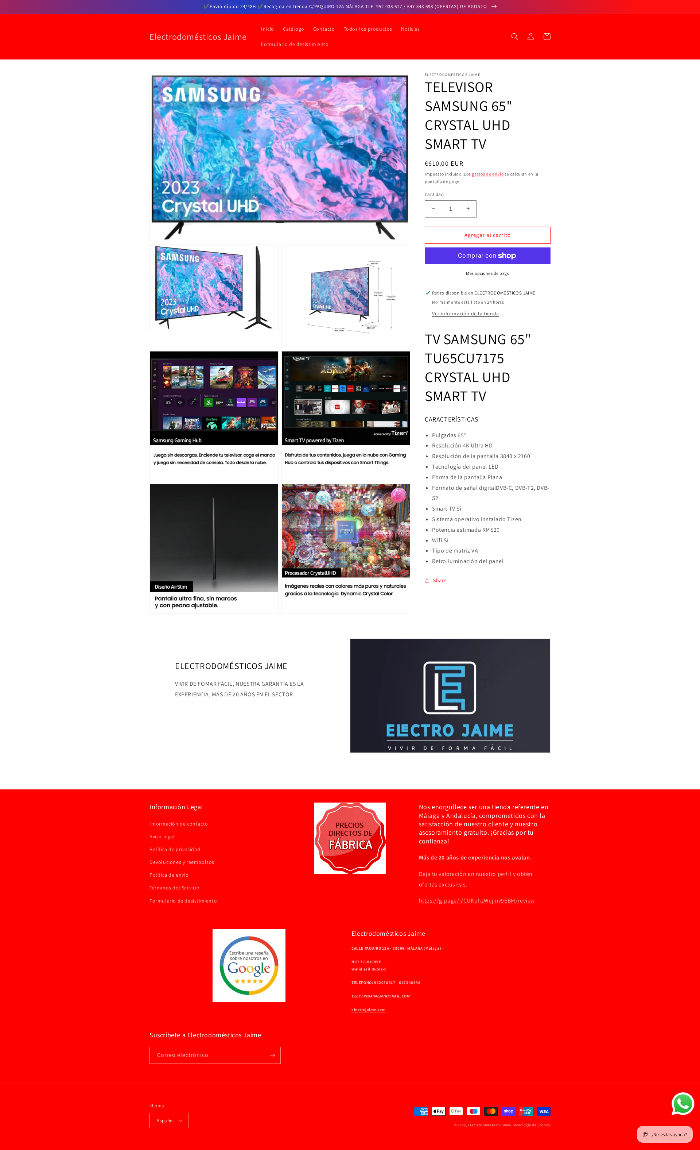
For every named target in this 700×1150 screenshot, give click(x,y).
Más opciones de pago (487, 273)
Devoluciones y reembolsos (181, 862)
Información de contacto (178, 823)
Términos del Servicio (174, 887)
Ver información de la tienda (465, 313)
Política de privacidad (174, 849)
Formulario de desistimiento (183, 900)
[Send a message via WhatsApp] (683, 1104)
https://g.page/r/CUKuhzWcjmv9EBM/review (477, 900)
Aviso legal (162, 836)
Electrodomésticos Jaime (489, 1125)
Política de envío (168, 875)
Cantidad (434, 194)
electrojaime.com (368, 1009)
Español (165, 1121)
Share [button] (440, 580)
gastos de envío (488, 174)
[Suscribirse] (272, 1055)
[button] (515, 36)
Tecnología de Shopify (531, 1125)
